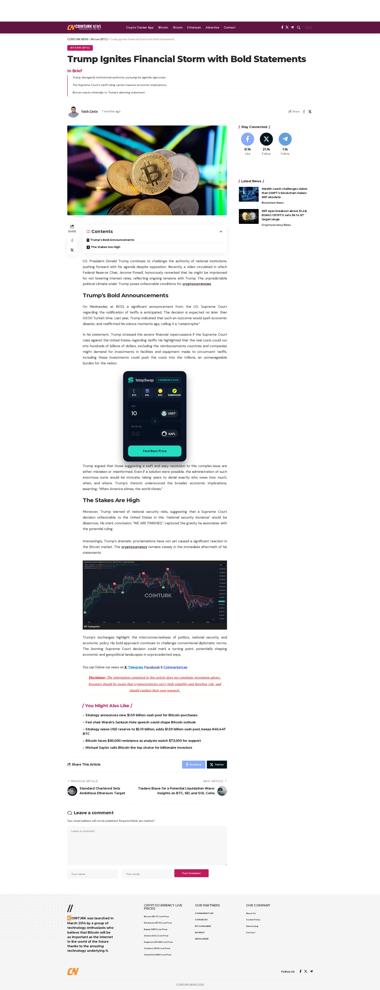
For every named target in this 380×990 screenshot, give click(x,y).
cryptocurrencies (196, 284)
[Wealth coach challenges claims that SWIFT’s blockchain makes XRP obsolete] (249, 194)
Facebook (152, 667)
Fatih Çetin (90, 111)
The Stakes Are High (105, 247)
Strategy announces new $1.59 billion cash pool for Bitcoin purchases (141, 715)
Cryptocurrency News (276, 225)
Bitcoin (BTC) (80, 47)
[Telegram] (292, 27)
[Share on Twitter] (310, 111)
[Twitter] (287, 27)
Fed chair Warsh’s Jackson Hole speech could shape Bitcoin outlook (141, 722)
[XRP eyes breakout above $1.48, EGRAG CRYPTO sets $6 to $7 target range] (249, 216)
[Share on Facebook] (304, 111)
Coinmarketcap (175, 667)
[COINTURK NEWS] (84, 27)
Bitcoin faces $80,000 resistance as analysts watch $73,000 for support (143, 741)
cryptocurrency (134, 547)
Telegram (135, 667)
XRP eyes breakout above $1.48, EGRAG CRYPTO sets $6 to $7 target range (284, 215)
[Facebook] (282, 27)
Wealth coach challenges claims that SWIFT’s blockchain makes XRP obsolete (284, 193)
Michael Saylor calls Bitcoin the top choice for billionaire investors (139, 748)
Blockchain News (273, 202)
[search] (299, 27)
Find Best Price (155, 451)
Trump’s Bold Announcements (112, 240)
